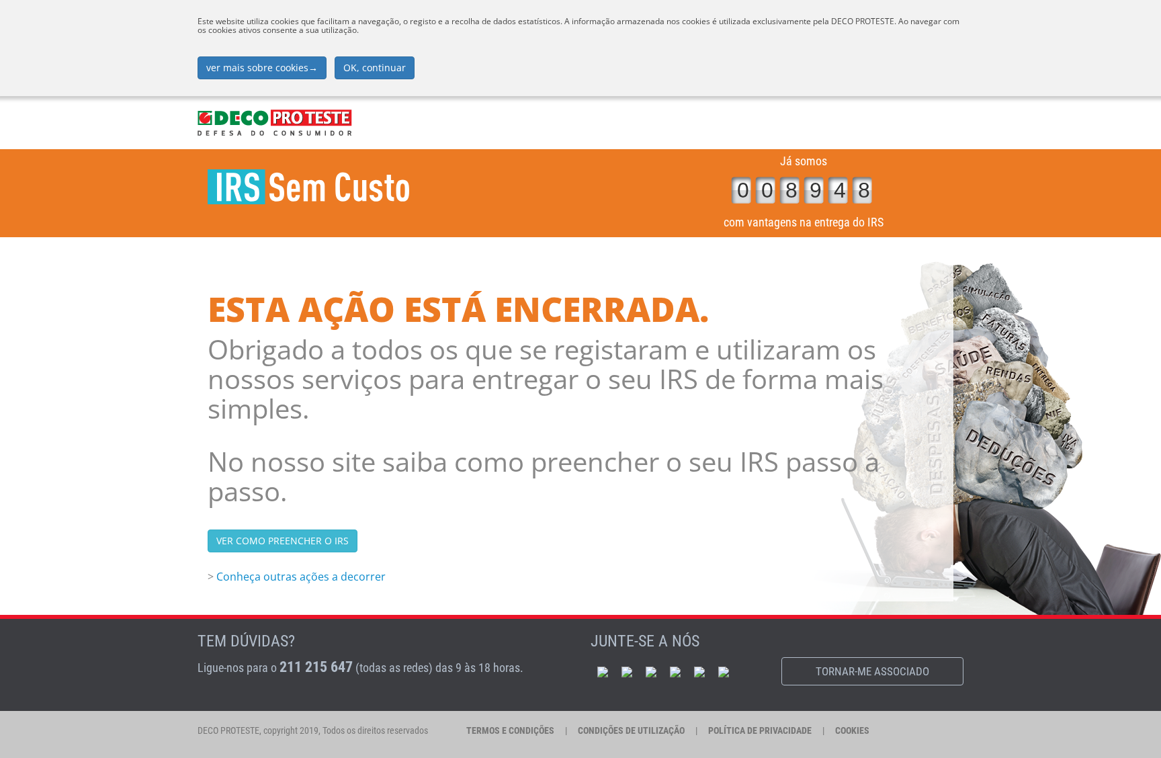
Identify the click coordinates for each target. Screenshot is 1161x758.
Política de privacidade (760, 730)
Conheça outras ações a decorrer (301, 576)
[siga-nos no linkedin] (651, 671)
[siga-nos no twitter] (675, 671)
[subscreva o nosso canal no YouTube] (626, 671)
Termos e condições (510, 730)
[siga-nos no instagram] (699, 671)
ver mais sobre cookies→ (262, 67)
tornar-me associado (872, 671)
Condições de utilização (631, 730)
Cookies (852, 730)
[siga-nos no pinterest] (723, 671)
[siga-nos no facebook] (602, 671)
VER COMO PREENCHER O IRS (282, 540)
